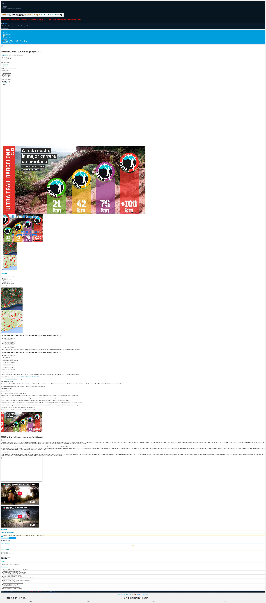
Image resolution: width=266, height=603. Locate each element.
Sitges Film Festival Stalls (9, 579)
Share (2, 536)
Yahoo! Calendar (7, 75)
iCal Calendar (6, 76)
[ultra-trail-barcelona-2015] (12, 332)
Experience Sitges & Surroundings (10, 564)
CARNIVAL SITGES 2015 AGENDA (12, 575)
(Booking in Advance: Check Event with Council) (13, 8)
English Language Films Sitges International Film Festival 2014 (17, 580)
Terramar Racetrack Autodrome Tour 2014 (12, 576)
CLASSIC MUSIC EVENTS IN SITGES (12, 588)
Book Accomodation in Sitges (9, 585)
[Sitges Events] (4, 23)
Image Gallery (6, 82)
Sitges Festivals (6, 34)
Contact (4, 7)
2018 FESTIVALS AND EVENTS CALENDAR (17, 41)
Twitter (5, 66)
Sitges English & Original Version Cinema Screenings (15, 572)
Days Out (5, 32)
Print (4, 84)
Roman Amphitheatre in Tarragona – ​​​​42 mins (13, 581)
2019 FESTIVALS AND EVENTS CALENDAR (14, 40)
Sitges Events (5, 55)
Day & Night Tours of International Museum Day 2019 (15, 569)
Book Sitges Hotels (7, 37)
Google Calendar (7, 74)
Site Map (5, 6)
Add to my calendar (5, 70)
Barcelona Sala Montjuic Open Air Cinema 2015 (14, 573)
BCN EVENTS (6, 42)
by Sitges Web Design (51, 591)
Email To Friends (12, 538)
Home (4, 3)
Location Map (6, 81)
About (4, 4)
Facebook (5, 64)
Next (2, 46)
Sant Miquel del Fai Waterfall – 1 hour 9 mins (13, 583)
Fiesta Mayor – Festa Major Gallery (11, 584)
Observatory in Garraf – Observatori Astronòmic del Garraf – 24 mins (18, 577)
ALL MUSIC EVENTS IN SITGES (11, 587)
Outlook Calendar (7, 73)
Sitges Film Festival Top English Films (11, 571)
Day (4, 35)
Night (4, 36)
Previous (2, 45)
